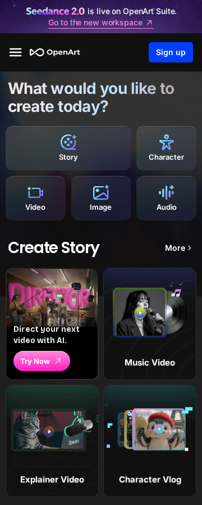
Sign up (171, 52)
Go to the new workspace (95, 22)
